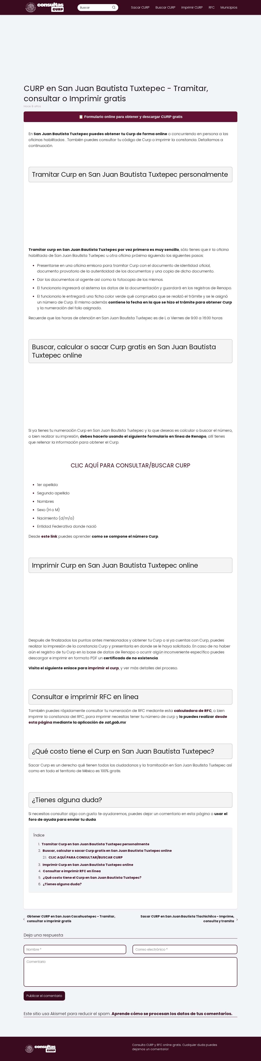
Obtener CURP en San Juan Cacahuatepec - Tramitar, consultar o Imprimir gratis (71, 918)
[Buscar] (113, 7)
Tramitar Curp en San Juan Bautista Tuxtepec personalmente (95, 844)
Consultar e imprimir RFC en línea (72, 871)
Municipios (229, 7)
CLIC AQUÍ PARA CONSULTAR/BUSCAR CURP (86, 857)
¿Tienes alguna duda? (62, 884)
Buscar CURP (165, 7)
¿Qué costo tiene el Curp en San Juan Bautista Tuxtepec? (92, 877)
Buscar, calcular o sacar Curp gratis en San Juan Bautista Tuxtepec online (107, 850)
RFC (212, 7)
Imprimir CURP (192, 7)
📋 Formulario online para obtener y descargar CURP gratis (130, 117)
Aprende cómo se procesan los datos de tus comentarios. (172, 1014)
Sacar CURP (140, 7)
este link (49, 536)
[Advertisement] (130, 49)
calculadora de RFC (193, 710)
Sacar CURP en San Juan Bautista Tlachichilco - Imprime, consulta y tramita (187, 918)
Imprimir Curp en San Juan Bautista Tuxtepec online (88, 864)
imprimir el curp (103, 668)
